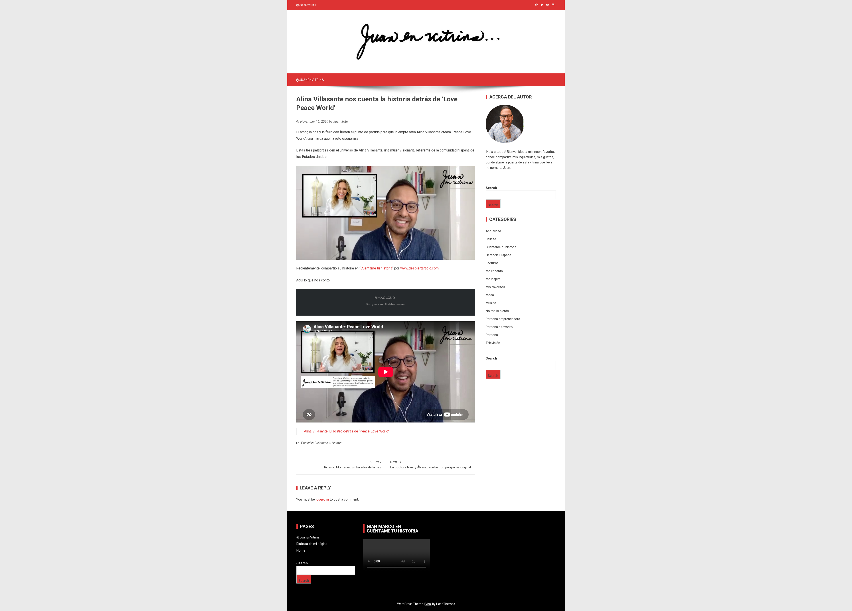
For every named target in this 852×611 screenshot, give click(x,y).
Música (491, 303)
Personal (492, 335)
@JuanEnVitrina (306, 4)
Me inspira (493, 279)
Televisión (493, 343)
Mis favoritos (495, 287)
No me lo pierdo (497, 311)
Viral (428, 604)
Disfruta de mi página (311, 544)
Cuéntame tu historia (376, 268)
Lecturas (492, 263)
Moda (490, 295)
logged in (322, 499)
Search (491, 188)
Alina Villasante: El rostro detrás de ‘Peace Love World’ (346, 431)
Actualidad (493, 231)
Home (300, 550)
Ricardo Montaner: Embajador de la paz (352, 464)
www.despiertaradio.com (419, 268)
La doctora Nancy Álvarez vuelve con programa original (430, 464)
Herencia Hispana (498, 255)
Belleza (491, 239)
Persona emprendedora (503, 319)
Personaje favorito (499, 327)
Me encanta (494, 271)
